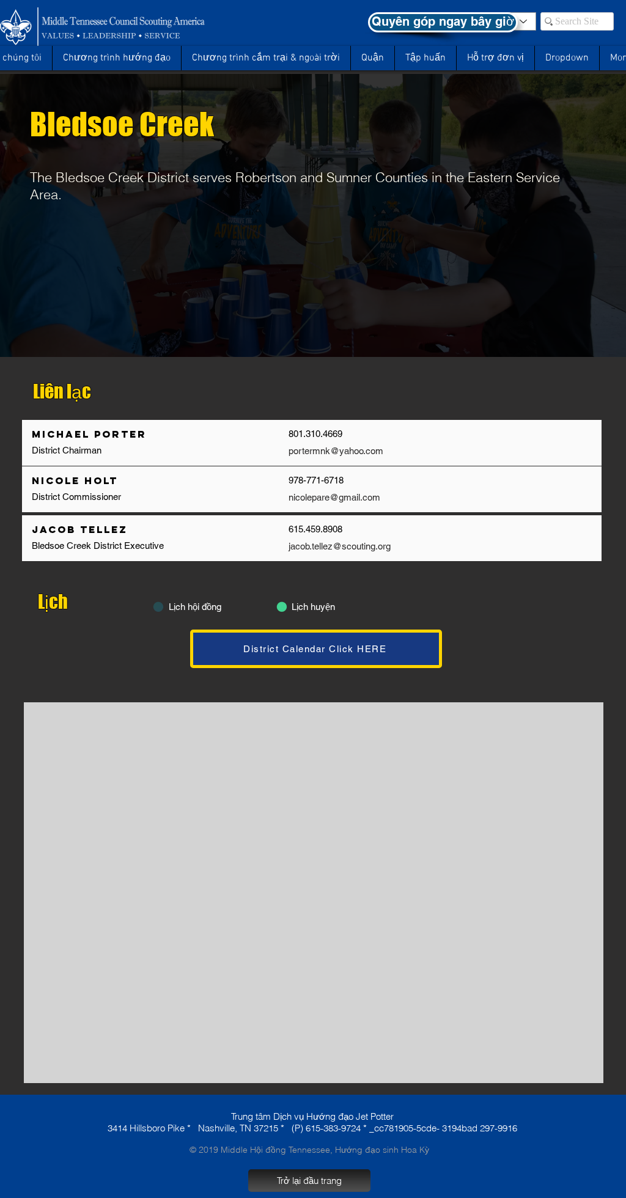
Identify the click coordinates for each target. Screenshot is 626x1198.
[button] (566, 58)
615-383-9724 (333, 1128)
